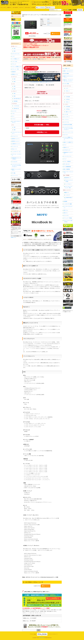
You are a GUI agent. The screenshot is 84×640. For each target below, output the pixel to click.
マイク (65, 144)
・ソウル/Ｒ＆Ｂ (16, 105)
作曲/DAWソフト (68, 177)
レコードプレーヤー (67, 156)
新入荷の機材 (66, 73)
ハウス (13, 113)
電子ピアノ (66, 212)
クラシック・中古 (15, 69)
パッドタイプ (67, 195)
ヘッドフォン (66, 119)
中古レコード (14, 149)
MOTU (48, 21)
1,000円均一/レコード (16, 143)
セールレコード (15, 136)
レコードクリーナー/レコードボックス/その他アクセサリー (16, 165)
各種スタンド (66, 147)
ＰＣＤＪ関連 (66, 83)
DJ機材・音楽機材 (72, 9)
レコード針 (66, 114)
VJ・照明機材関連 (67, 166)
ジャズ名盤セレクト (16, 58)
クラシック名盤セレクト (16, 66)
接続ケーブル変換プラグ (68, 142)
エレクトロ (14, 111)
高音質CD (14, 71)
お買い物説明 (15, 7)
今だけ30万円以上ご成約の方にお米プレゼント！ (42, 82)
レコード (65, 9)
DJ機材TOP (9, 7)
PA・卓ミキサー (67, 164)
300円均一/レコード (15, 138)
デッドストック (15, 146)
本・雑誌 (13, 173)
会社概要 (33, 7)
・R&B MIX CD (16, 108)
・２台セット (67, 90)
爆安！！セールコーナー (68, 70)
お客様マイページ (50, 7)
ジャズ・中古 (14, 61)
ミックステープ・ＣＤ (16, 151)
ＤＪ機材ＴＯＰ (67, 68)
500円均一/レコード (15, 141)
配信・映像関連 (67, 169)
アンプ (65, 158)
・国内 (14, 51)
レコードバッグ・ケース (68, 132)
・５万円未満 (67, 96)
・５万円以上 (67, 99)
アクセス (31, 634)
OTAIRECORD (41, 637)
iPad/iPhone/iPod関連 (68, 124)
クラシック (14, 64)
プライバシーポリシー (53, 634)
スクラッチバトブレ (16, 53)
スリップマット (67, 116)
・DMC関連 (15, 101)
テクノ (13, 116)
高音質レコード (15, 74)
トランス (13, 118)
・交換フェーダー (68, 111)
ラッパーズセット (68, 184)
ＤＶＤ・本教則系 (67, 161)
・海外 (14, 48)
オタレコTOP (3, 7)
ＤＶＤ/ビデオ (14, 161)
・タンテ (66, 88)
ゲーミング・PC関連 (68, 218)
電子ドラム (66, 210)
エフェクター (66, 215)
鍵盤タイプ (67, 192)
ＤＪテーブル (66, 122)
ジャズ (13, 56)
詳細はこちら (13, 237)
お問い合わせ (27, 7)
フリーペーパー (15, 175)
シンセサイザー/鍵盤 (68, 203)
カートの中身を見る (41, 7)
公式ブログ (21, 7)
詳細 (35, 59)
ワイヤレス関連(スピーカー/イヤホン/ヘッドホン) (68, 138)
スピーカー (66, 134)
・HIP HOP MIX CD (17, 98)
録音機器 (65, 201)
